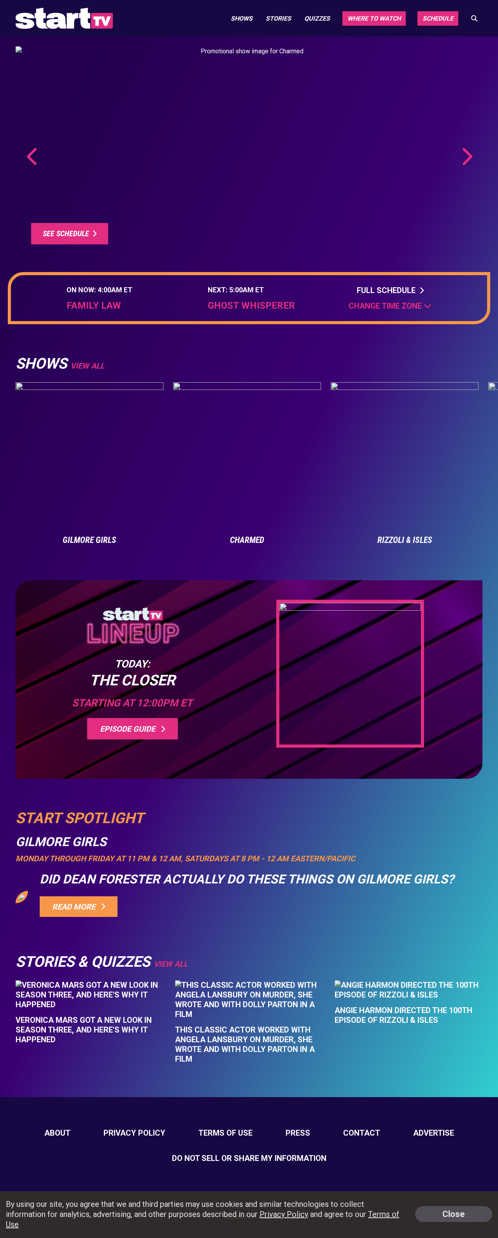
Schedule (438, 18)
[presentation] (33, 157)
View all (87, 366)
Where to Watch (374, 18)
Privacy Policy (134, 1133)
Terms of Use (225, 1133)
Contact (361, 1133)
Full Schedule (388, 290)
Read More (75, 906)
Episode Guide (129, 729)
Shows (242, 18)
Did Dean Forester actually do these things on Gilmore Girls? (247, 879)
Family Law (94, 306)
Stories (278, 18)
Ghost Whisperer (251, 306)
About (57, 1133)
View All (171, 964)
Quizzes (317, 18)
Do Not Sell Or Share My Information (249, 1158)
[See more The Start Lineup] (249, 151)
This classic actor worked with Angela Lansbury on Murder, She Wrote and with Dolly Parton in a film (245, 1044)
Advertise (433, 1133)
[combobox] (390, 306)
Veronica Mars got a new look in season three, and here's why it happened (84, 1029)
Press (298, 1133)
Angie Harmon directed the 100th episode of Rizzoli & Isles (403, 1015)
